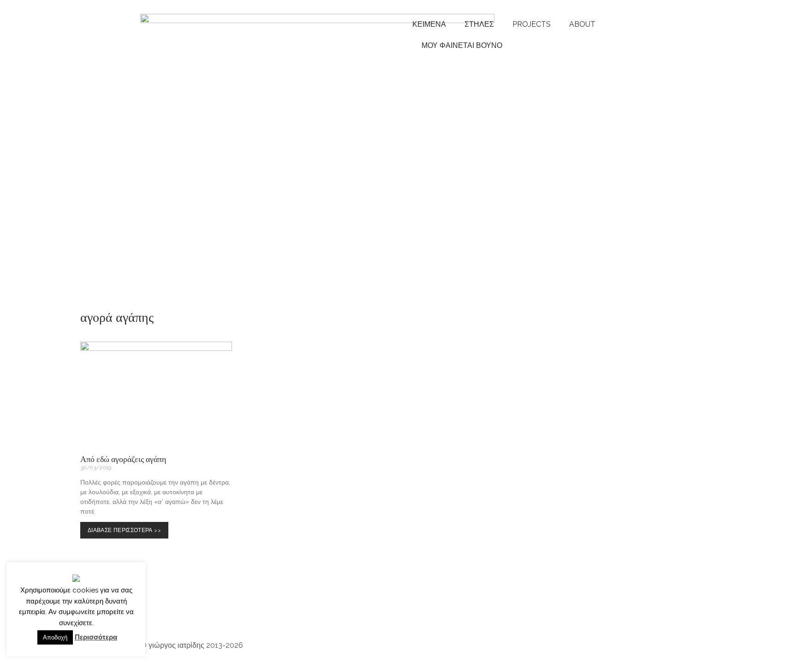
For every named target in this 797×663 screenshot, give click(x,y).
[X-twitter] (351, 608)
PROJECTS (531, 24)
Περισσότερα (96, 637)
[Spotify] (201, 608)
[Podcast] (226, 608)
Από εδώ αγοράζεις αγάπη (123, 458)
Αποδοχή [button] (55, 637)
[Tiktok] (301, 608)
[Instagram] (151, 608)
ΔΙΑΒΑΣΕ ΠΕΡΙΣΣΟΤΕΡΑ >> (126, 527)
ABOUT (582, 24)
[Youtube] (176, 608)
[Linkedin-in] (326, 608)
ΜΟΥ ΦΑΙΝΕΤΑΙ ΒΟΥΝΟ (460, 45)
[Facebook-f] (276, 608)
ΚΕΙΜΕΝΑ (429, 24)
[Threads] (251, 608)
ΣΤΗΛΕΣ (479, 24)
